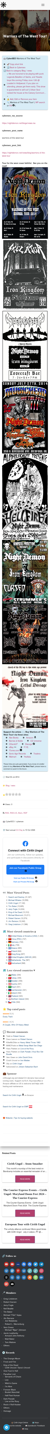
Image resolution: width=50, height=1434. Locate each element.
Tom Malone (10, 1342)
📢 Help (25, 1429)
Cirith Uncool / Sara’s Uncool (17, 1368)
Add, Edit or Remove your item (23, 99)
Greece (14, 948)
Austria (14, 984)
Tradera (36, 753)
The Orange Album (11, 1358)
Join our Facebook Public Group (25, 868)
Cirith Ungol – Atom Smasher (25, 1163)
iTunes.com (14, 750)
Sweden (14, 980)
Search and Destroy (16, 897)
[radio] (6, 795)
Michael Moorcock (15, 915)
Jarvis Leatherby (10, 1333)
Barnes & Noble (16, 740)
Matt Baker (9, 1339)
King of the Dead (15, 912)
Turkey (14, 977)
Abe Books (13, 737)
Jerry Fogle (12, 909)
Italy (13, 945)
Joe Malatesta (11, 1321)
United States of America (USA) (24, 936)
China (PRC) (16, 939)
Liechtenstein (16, 990)
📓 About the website (13, 1426)
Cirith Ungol (13, 903)
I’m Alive (8, 1386)
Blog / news (10, 785)
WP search (40, 102)
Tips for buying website (23, 1118)
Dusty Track (8, 1016)
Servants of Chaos (13, 1376)
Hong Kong (15, 954)
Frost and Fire (9, 1362)
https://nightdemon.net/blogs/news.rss (18, 123)
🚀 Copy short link (15, 64)
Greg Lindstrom (14, 924)
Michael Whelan (14, 900)
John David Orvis (25, 1057)
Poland (14, 951)
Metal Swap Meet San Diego (30, 1045)
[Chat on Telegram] (6, 1427)
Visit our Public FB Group (24, 878)
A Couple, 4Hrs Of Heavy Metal (16, 1024)
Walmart (12, 756)
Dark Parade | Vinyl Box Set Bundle (24, 1052)
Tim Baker (12, 906)
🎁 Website (7, 1118)
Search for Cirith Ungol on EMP (16, 1106)
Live (6, 1380)
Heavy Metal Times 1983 (30, 1042)
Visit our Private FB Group (24, 882)
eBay (11, 747)
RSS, (7, 812)
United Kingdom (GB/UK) (21, 957)
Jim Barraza (13, 921)
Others (6, 1345)
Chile (13, 1002)
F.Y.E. (26, 747)
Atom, (20, 812)
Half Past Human (12, 1395)
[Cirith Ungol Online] (4, 4)
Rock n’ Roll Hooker (12, 1404)
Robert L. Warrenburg (14, 1324)
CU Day (19, 830)
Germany (15, 942)
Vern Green (8, 1327)
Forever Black (9, 1390)
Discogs (28, 744)
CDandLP (13, 744)
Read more (25, 1179)
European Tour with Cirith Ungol (25, 1224)
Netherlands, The (18, 960)
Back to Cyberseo (17, 67)
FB (10, 105)
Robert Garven (14, 918)
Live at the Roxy (27, 1048)
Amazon (29, 737)
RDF (25, 812)
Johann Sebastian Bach (28, 1066)
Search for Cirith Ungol (12, 1095)
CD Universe (36, 740)
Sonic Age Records (17, 753)
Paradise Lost (9, 1374)
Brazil (13, 986)
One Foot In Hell (10, 1371)
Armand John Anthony (14, 1336)
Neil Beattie (8, 1308)
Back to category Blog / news (19, 70)
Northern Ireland (17, 999)
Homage (7, 1411)
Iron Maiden (25, 1060)
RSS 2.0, (14, 812)
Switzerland (16, 963)
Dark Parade (9, 1399)
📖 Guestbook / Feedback (35, 1426)
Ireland (14, 992)
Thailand (14, 996)
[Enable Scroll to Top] (44, 1428)
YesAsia (27, 756)
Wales (13, 974)
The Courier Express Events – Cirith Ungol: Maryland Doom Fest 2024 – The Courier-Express (25, 1193)
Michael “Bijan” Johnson (15, 1330)
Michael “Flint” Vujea (12, 1315)
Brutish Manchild (12, 1392)
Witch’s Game (11, 1383)
